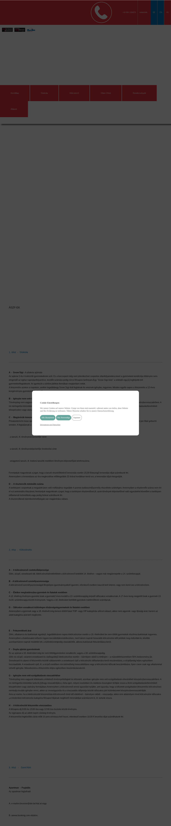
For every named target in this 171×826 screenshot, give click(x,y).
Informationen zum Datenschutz (50, 425)
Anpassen (76, 418)
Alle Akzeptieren (47, 418)
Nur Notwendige (63, 418)
